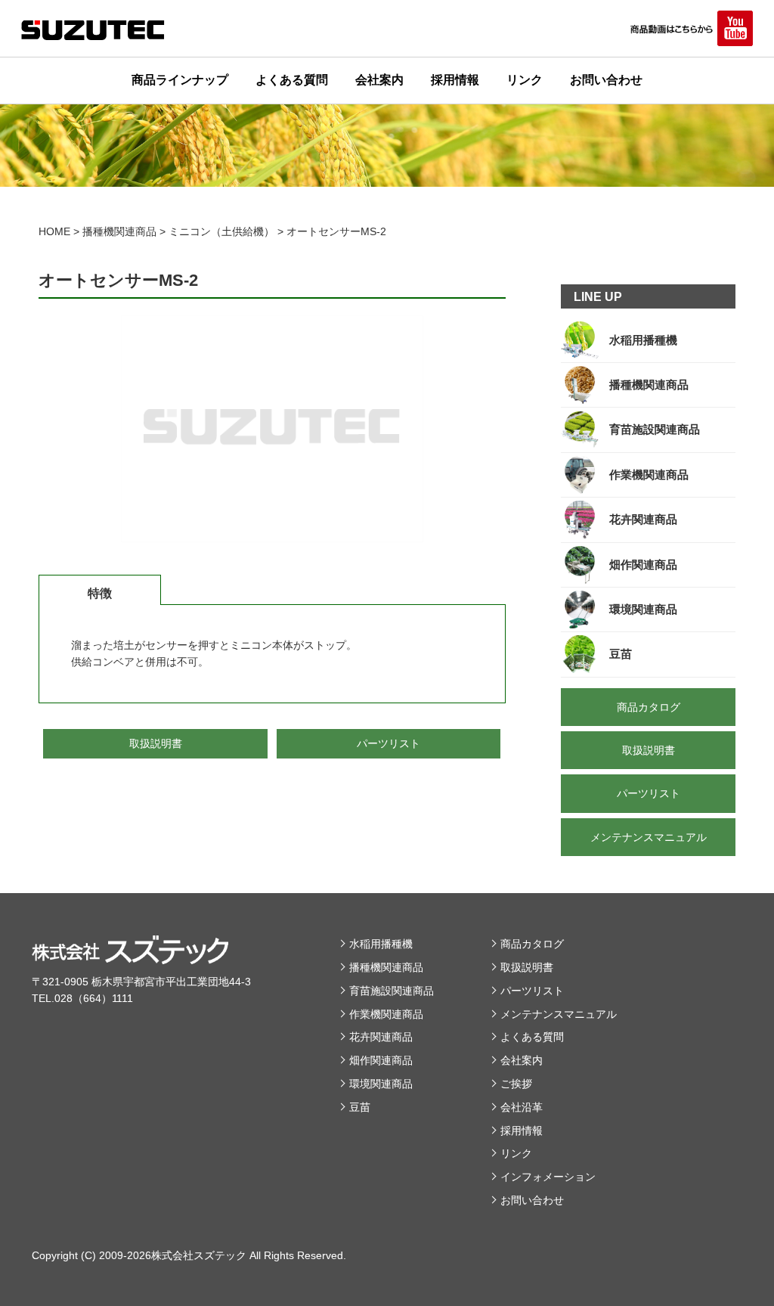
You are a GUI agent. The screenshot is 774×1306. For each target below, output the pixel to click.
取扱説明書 (526, 967)
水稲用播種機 (381, 944)
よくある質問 (291, 79)
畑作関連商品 (381, 1060)
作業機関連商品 (386, 1014)
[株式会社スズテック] (93, 30)
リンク (524, 79)
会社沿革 (521, 1107)
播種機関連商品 (386, 967)
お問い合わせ (606, 79)
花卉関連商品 (381, 1037)
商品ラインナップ (180, 79)
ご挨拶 (516, 1084)
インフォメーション (548, 1177)
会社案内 (379, 79)
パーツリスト (532, 991)
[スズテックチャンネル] (690, 28)
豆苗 (359, 1107)
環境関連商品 (381, 1084)
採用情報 (455, 79)
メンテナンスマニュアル (558, 1014)
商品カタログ (532, 944)
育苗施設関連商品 (391, 991)
